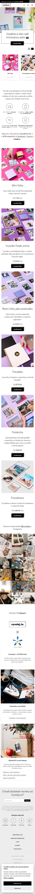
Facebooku (21, 136)
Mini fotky (17, 185)
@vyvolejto (25, 526)
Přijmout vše (17, 883)
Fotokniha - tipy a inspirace (17, 718)
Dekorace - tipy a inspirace (11, 772)
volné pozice (17, 849)
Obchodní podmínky (17, 859)
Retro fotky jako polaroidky (17, 308)
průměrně (18, 1)
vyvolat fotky (17, 266)
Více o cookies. (9, 878)
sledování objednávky (18, 838)
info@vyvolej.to (17, 862)
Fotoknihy (17, 432)
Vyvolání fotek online (17, 245)
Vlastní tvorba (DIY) (9, 778)
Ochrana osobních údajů (17, 856)
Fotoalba (18, 371)
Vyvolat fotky (17, 203)
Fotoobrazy (17, 497)
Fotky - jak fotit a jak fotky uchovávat (14, 775)
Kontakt (17, 845)
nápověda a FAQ (17, 834)
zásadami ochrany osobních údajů (24, 809)
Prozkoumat (17, 329)
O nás (17, 842)
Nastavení (17, 888)
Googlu (29, 136)
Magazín (22, 613)
